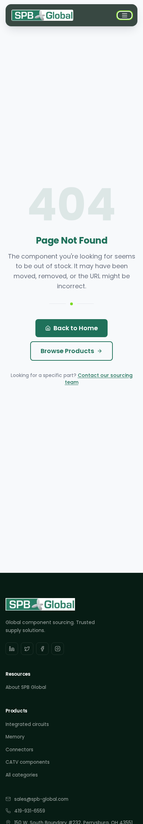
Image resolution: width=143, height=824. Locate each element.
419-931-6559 (29, 811)
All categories (22, 775)
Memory (15, 737)
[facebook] (42, 648)
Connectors (19, 749)
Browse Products (67, 351)
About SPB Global (26, 687)
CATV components (28, 762)
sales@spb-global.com (41, 799)
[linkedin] (12, 648)
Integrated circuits (27, 724)
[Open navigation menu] (125, 15)
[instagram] (57, 648)
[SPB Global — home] (42, 15)
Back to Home (75, 328)
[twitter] (27, 648)
